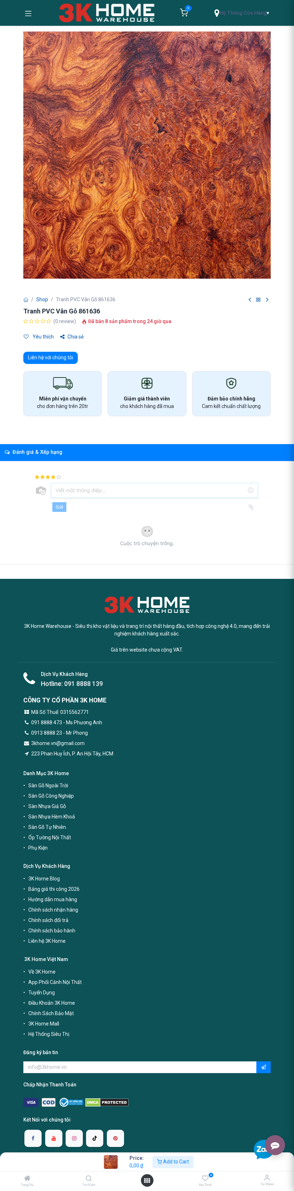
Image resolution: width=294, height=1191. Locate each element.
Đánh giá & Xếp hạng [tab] (36, 452)
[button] (263, 1067)
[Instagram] (74, 1138)
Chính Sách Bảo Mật (51, 1013)
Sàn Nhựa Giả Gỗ (47, 806)
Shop (42, 299)
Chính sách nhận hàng (53, 910)
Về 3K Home (42, 972)
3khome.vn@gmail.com (58, 743)
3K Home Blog (44, 879)
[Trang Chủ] (27, 1179)
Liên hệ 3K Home (47, 941)
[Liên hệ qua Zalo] (264, 1149)
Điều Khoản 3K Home (51, 1003)
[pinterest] (115, 1138)
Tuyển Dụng (41, 992)
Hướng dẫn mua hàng (52, 899)
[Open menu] (147, 1180)
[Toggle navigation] (28, 13)
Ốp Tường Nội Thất (49, 837)
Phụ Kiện (38, 848)
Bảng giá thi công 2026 (54, 889)
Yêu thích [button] (43, 337)
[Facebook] (33, 1138)
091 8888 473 (46, 722)
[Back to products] (258, 300)
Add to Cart (175, 1161)
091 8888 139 (83, 683)
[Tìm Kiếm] (88, 1179)
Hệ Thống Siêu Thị (48, 1034)
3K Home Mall (43, 1024)
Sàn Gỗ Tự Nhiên (47, 827)
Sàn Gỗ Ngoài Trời (48, 785)
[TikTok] (94, 1138)
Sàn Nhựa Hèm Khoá (51, 817)
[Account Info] (267, 1177)
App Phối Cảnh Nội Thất (55, 982)
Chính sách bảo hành (51, 930)
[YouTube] (53, 1138)
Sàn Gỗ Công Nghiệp (51, 796)
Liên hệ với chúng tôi (50, 357)
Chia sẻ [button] (75, 337)
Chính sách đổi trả (48, 920)
